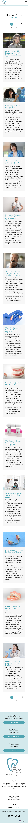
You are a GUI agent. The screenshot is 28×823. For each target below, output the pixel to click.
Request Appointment (14, 736)
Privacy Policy (12, 813)
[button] (25, 2)
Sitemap (17, 813)
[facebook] (9, 816)
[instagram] (19, 816)
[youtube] (12, 816)
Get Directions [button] (14, 722)
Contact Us (14, 750)
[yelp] (16, 816)
